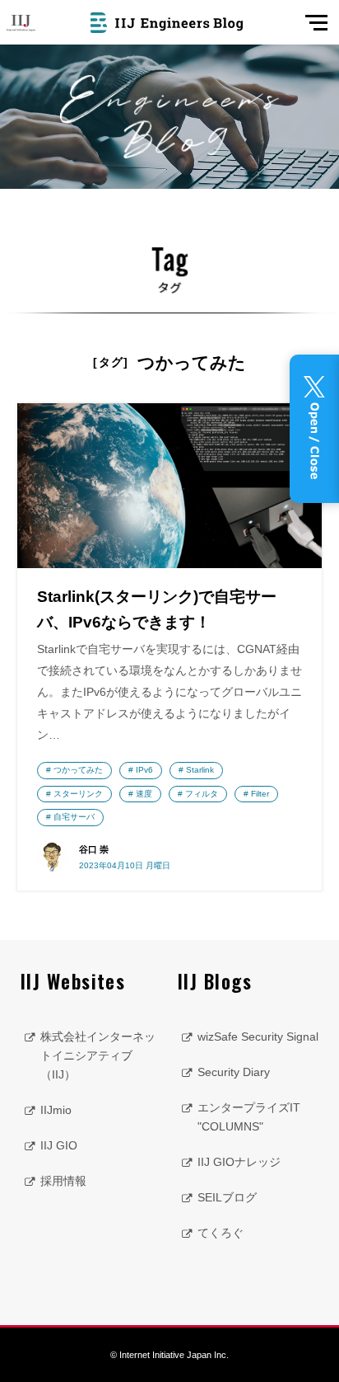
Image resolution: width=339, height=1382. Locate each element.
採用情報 (63, 1180)
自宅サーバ (74, 816)
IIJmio (56, 1109)
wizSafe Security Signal (257, 1036)
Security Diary (233, 1072)
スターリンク (78, 793)
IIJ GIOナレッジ (239, 1161)
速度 (144, 793)
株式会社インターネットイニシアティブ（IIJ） (98, 1055)
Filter (260, 793)
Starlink (200, 769)
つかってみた (78, 769)
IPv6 (144, 769)
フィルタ (201, 793)
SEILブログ (227, 1197)
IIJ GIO (58, 1145)
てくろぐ (220, 1232)
